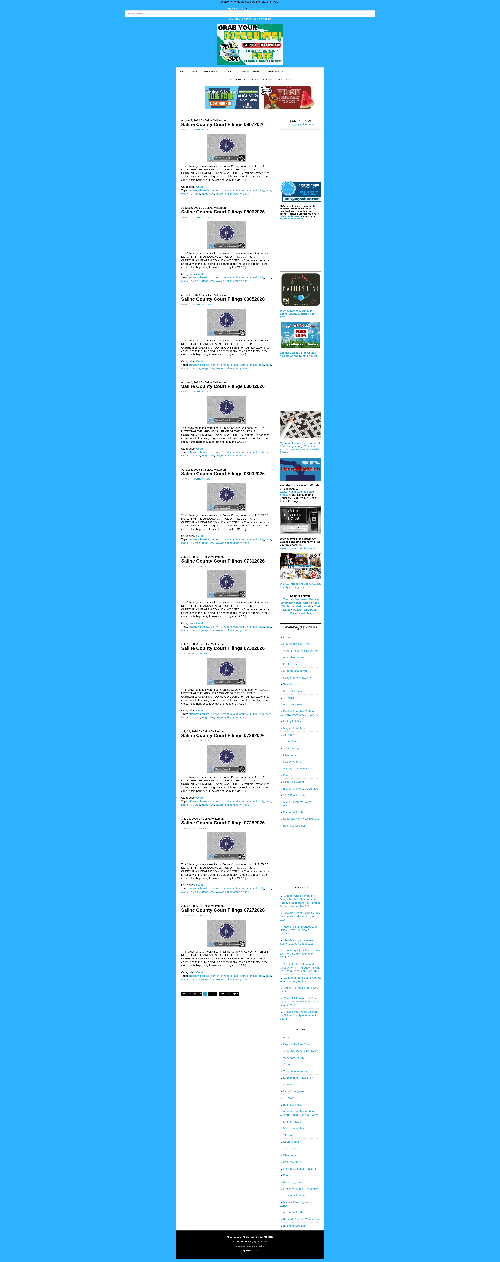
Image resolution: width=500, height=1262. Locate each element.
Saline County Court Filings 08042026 (223, 386)
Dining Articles (292, 721)
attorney (194, 190)
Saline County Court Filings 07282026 (223, 822)
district (185, 193)
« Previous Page (189, 994)
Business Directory (295, 825)
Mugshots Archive (294, 728)
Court (199, 186)
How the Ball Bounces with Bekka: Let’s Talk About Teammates (298, 930)
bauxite (204, 190)
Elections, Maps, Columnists (300, 788)
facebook (240, 1246)
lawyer (220, 193)
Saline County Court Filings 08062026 (223, 212)
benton (215, 190)
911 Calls (289, 734)
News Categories (293, 691)
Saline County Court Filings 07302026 (223, 648)
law (212, 193)
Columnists (303, 606)
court (242, 190)
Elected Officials (293, 812)
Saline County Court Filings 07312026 (223, 561)
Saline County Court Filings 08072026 (223, 124)
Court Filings (291, 741)
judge (205, 193)
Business (300, 599)
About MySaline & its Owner (300, 650)
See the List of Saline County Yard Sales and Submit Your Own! (300, 916)
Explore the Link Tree (296, 644)
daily (261, 190)
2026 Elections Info (295, 795)
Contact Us (290, 664)
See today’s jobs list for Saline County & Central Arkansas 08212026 (300, 954)
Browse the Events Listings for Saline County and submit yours (299, 1015)
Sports (307, 602)
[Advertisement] (300, 156)
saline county (233, 193)
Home (286, 637)
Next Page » (233, 994)
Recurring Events (294, 781)
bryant (225, 190)
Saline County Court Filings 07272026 (223, 910)
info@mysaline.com (260, 8)
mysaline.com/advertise (291, 219)
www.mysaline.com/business (298, 548)
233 (222, 994)
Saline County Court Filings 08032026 (223, 473)
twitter (261, 1246)
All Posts (288, 697)
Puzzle (297, 609)
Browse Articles (300, 613)
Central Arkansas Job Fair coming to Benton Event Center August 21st (299, 1002)
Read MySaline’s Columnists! (301, 818)
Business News (292, 704)
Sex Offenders (292, 761)
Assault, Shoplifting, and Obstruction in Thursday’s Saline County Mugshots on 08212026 (300, 968)
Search (287, 684)
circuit (234, 190)
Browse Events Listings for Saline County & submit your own (298, 313)
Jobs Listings (291, 748)
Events (287, 599)
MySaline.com (236, 8)
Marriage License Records (299, 768)
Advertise (310, 609)
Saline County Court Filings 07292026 (223, 735)
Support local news (295, 670)
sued (246, 193)
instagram (252, 1246)
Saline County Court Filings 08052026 (223, 299)
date (268, 190)
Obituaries (289, 755)
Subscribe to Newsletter (298, 677)
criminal (252, 190)
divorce (195, 193)
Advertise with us (293, 657)
